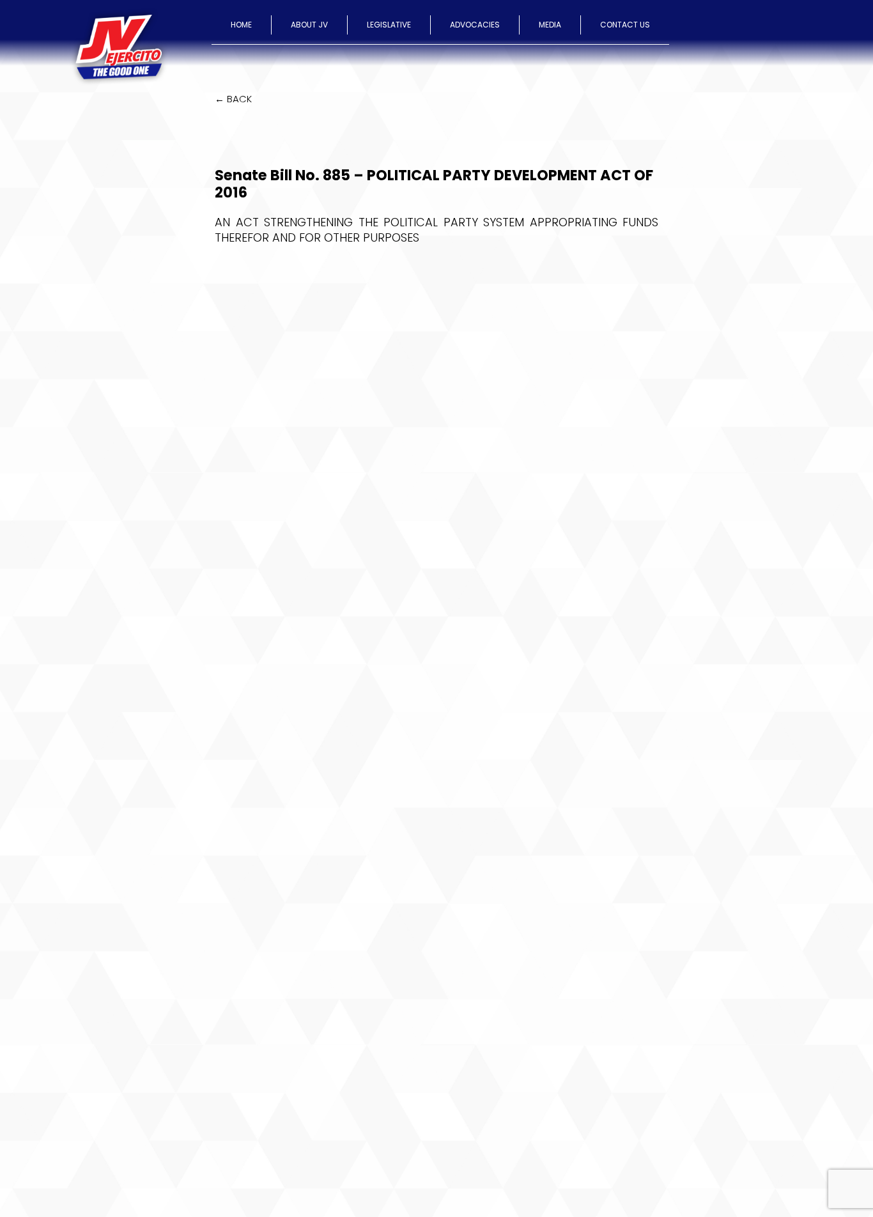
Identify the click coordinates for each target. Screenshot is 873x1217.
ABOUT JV (309, 24)
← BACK (233, 98)
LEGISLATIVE (389, 24)
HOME (241, 24)
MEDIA (550, 24)
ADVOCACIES (475, 24)
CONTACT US (625, 24)
